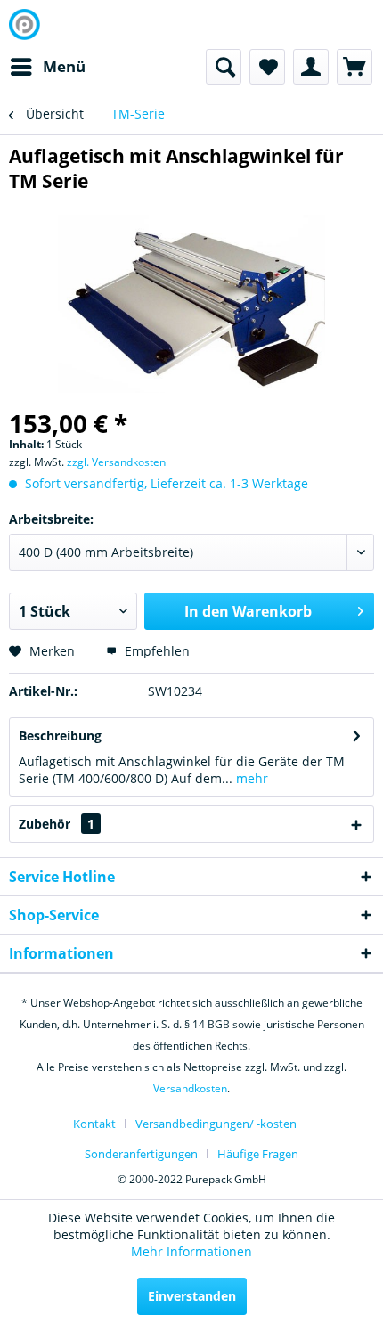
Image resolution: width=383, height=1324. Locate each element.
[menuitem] (47, 67)
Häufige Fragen (257, 1154)
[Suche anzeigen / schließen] (223, 67)
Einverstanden (192, 1295)
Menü (64, 66)
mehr (250, 778)
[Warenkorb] (354, 67)
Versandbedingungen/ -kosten (216, 1124)
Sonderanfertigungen (141, 1154)
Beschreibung (60, 735)
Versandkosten (190, 1088)
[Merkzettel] (267, 67)
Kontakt (94, 1124)
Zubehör (56, 823)
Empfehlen (155, 650)
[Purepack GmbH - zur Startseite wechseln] (24, 24)
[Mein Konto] (311, 67)
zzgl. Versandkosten (116, 462)
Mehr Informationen (191, 1251)
